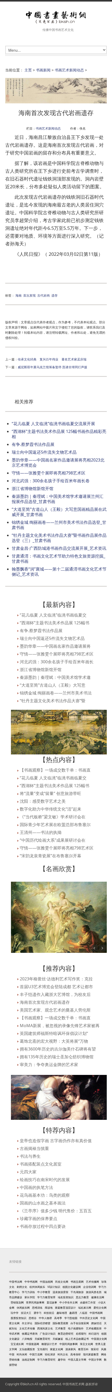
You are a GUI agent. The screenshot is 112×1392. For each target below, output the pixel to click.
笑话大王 (26, 1313)
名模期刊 (81, 1333)
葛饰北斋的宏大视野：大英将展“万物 (54, 1041)
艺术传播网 (92, 1281)
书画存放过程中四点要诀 (43, 1226)
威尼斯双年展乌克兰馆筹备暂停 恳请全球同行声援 (52, 367)
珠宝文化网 (86, 1344)
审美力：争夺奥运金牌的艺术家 (49, 1064)
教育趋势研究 (65, 1333)
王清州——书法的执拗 (40, 832)
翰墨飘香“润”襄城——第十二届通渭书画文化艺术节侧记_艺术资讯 (59, 571)
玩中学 (14, 1313)
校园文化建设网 (72, 1287)
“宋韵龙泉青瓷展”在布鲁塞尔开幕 (50, 856)
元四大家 (28, 1172)
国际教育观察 (60, 1323)
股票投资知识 (18, 1318)
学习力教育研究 (46, 1359)
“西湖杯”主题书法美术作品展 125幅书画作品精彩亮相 (59, 434)
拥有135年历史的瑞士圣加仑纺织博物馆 (57, 1057)
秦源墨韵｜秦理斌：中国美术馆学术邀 (55, 677)
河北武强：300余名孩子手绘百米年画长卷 (51, 481)
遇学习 (37, 1313)
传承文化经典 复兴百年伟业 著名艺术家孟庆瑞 (52, 359)
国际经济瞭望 (42, 1323)
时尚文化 (63, 1354)
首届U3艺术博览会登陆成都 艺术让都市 (56, 986)
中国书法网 (15, 1281)
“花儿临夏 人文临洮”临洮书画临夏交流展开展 (53, 423)
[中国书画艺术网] (56, 17)
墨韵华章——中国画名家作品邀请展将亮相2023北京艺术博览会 (58, 462)
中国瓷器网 (32, 1344)
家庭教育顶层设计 (65, 1307)
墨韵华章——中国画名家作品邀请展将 (55, 646)
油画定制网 (28, 1359)
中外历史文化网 (89, 1318)
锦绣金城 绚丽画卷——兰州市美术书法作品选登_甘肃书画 (59, 524)
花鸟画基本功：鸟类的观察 (45, 1195)
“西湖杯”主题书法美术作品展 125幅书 (54, 623)
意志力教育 (82, 1297)
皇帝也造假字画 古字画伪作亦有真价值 (56, 1140)
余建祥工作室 (88, 1302)
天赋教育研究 (42, 1339)
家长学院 (29, 1297)
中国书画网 (96, 1313)
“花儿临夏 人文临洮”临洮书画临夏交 (53, 615)
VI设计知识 (53, 1287)
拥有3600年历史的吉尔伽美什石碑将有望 (58, 1049)
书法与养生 (30, 1156)
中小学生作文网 (68, 1302)
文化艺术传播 (27, 1328)
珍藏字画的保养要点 (38, 1218)
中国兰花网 (35, 1354)
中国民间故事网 (68, 1344)
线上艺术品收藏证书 (77, 1339)
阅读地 (49, 1307)
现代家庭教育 (91, 1354)
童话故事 (52, 1302)
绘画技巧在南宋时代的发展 (45, 1179)
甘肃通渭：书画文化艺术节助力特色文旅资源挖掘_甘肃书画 (58, 558)
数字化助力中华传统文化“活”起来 (50, 809)
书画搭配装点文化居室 (40, 1164)
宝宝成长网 (17, 1344)
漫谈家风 (70, 1349)
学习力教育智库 (46, 1297)
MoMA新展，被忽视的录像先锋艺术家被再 (59, 1025)
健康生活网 (97, 1297)
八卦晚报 (27, 1339)
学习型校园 (70, 1318)
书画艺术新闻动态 (69, 70)
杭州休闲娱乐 (37, 1287)
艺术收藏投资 (94, 1328)
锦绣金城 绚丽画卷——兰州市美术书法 (56, 693)
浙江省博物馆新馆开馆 (32, 488)
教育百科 (83, 1349)
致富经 (95, 1349)
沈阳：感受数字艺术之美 (43, 801)
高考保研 (75, 1354)
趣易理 (73, 1313)
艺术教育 (60, 1328)
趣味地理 (62, 1313)
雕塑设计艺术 (49, 1344)
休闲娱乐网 (23, 1307)
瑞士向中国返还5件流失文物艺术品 (44, 452)
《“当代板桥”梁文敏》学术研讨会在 (52, 817)
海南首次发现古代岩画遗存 (45, 1002)
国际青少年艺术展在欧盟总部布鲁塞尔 (55, 824)
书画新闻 (43, 70)
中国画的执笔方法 (36, 1187)
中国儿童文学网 (77, 1359)
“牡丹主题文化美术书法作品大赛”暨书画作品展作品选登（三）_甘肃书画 (59, 537)
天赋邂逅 (58, 1339)
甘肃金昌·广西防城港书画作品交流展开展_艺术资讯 (59, 548)
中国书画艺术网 (73, 1384)
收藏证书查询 (30, 1333)
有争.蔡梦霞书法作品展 (33, 444)
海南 (18, 295)
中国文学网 (95, 1359)
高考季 (58, 1318)
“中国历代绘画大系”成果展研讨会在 (52, 840)
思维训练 (37, 1307)
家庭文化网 (56, 1349)
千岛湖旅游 (77, 1292)
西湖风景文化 (45, 1328)
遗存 (54, 295)
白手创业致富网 (80, 1323)
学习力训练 (28, 1292)
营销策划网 (17, 1302)
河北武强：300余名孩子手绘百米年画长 (57, 662)
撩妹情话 (96, 1323)
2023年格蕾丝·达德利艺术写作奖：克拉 (56, 979)
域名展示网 (84, 1307)
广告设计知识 (47, 1333)
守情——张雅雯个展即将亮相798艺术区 (48, 473)
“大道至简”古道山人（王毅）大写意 (52, 685)
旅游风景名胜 (94, 1292)
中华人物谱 (45, 1318)
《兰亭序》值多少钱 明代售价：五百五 (56, 1211)
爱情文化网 (100, 1307)
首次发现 (29, 295)
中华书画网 (31, 1281)
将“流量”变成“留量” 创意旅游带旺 (50, 793)
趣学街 (62, 1359)
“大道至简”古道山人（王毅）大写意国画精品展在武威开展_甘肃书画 (59, 511)
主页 (28, 70)
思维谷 (32, 1318)
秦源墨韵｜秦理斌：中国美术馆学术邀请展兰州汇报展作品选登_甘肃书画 (57, 498)
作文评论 (27, 1323)
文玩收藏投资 (27, 1349)
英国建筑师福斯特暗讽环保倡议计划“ (54, 1033)
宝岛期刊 (42, 1349)
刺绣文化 (22, 1287)
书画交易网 (77, 1281)
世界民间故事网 (35, 1302)
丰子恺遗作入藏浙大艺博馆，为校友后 (55, 994)
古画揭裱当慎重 (34, 1148)
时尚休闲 (22, 1354)
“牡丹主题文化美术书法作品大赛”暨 (52, 701)
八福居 (83, 1313)
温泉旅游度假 (60, 1292)
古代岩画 (43, 295)
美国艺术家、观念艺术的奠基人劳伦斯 (55, 1010)
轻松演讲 (50, 1354)
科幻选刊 (94, 1333)
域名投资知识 (65, 1297)
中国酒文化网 (99, 1339)
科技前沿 (49, 1313)
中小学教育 (43, 1292)
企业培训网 (89, 1287)
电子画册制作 (76, 1328)
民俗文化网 (61, 1281)
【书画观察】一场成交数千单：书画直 (55, 770)
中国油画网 (46, 1281)
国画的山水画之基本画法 (43, 1203)
